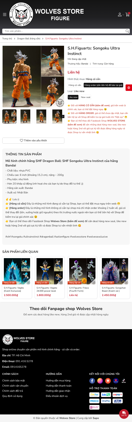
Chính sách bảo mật (13, 380)
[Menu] (4, 14)
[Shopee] (108, 381)
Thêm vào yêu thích (35, 140)
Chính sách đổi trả (12, 391)
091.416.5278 (24, 361)
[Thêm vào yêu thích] (27, 274)
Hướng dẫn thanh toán (58, 386)
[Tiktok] (124, 381)
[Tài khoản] (120, 14)
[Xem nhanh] (27, 268)
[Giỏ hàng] (128, 14)
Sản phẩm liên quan (20, 252)
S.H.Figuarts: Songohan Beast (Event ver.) (114, 289)
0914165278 (18, 367)
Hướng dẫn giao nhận (58, 391)
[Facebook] (92, 381)
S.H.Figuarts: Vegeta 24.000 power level (47, 289)
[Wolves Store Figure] (46, 14)
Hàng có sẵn (75, 85)
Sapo (96, 418)
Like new (73, 97)
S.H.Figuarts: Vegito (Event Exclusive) (14, 289)
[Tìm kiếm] (127, 31)
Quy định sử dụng (12, 396)
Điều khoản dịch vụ (57, 396)
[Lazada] (116, 381)
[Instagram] (100, 381)
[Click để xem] (33, 76)
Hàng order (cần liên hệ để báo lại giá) (103, 85)
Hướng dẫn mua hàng (58, 380)
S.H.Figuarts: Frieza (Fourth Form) (79, 289)
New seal (85, 97)
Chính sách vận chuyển (15, 386)
